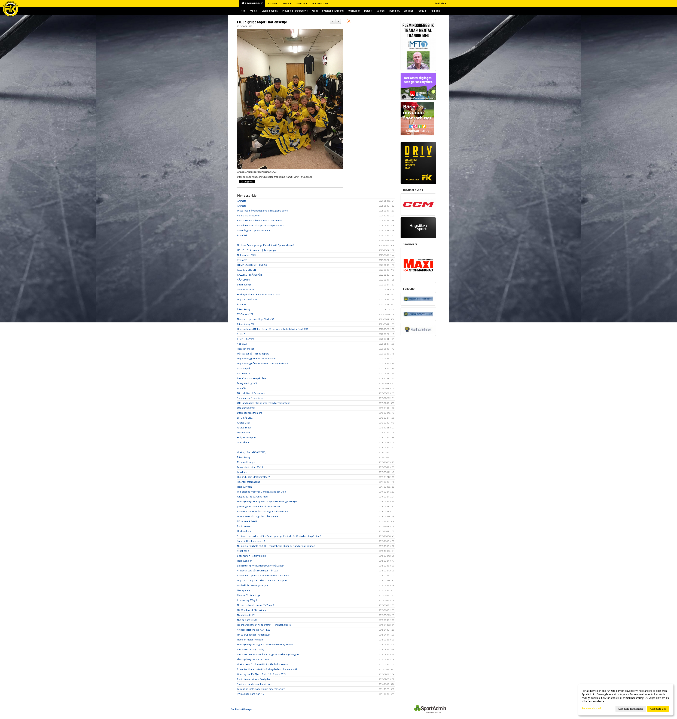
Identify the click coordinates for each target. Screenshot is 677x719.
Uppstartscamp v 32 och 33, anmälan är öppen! (262, 580)
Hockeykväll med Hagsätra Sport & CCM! (258, 294)
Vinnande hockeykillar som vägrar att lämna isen (263, 511)
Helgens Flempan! (246, 437)
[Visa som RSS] (348, 21)
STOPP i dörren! (245, 338)
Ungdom (301, 3)
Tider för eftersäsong (248, 481)
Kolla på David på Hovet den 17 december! (259, 220)
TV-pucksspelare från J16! (250, 693)
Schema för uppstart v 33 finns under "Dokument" (264, 575)
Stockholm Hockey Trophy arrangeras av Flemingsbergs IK (268, 654)
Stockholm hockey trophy (250, 649)
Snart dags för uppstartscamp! (253, 230)
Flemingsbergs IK (253, 3)
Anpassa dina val (591, 708)
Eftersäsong (243, 309)
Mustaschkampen (246, 462)
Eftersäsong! (244, 284)
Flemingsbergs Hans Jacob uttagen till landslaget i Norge (267, 501)
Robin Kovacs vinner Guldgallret (254, 679)
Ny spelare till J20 (246, 615)
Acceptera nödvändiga (631, 708)
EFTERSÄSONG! (245, 417)
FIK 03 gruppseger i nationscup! (262, 21)
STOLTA (241, 333)
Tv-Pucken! (243, 442)
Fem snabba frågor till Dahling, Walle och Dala (261, 491)
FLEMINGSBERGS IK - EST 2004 (253, 264)
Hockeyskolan (244, 531)
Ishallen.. (242, 472)
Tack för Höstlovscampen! (251, 541)
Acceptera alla (658, 708)
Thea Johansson (246, 348)
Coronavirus (243, 373)
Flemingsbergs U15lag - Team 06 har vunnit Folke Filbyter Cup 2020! (272, 329)
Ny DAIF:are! (243, 432)
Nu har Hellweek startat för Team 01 (256, 605)
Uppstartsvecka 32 (247, 299)
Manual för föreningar (249, 595)
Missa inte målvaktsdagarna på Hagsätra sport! (262, 210)
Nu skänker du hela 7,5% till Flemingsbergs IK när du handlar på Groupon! (276, 545)
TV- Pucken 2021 (245, 314)
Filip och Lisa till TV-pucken (251, 393)
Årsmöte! (242, 235)
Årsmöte (241, 200)
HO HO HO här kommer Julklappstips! (256, 250)
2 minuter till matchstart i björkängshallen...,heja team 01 (267, 669)
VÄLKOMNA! (243, 279)
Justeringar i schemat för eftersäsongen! (258, 506)
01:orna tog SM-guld (247, 600)
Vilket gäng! (243, 550)
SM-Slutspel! (243, 368)
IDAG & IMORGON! (246, 269)
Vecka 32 (242, 260)
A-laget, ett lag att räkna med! (252, 496)
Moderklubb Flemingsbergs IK (253, 585)
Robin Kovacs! (244, 526)
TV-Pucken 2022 (245, 289)
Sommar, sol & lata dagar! (250, 398)
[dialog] (625, 699)
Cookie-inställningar (241, 709)
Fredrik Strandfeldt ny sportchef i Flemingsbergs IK (264, 624)
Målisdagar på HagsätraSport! (253, 353)
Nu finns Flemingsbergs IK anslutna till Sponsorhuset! (265, 245)
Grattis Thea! (244, 427)
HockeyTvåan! (244, 486)
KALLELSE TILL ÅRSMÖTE (250, 274)
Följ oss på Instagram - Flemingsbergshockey (261, 688)
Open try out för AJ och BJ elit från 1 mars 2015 (261, 674)
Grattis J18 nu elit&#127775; (251, 452)
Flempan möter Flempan (250, 639)
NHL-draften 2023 (246, 255)
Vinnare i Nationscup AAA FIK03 (253, 629)
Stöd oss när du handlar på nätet (255, 684)
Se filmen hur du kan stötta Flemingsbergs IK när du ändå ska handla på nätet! (279, 536)
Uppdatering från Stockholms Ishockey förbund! (262, 363)
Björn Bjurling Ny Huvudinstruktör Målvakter (260, 565)
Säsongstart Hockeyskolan (251, 555)
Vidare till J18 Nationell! (249, 215)
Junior (285, 3)
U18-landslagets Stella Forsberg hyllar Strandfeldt (263, 402)
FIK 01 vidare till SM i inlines (251, 610)
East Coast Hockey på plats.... (252, 378)
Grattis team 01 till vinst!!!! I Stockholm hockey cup (263, 664)
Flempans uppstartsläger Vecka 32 (255, 319)
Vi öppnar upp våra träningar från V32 (257, 570)
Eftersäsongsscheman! (249, 412)
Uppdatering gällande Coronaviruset (256, 358)
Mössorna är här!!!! (247, 521)
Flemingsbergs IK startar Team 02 (254, 659)
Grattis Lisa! (243, 422)
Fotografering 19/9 (247, 383)
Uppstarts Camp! (246, 407)
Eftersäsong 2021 (246, 324)
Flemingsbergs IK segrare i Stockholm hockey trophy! (265, 644)
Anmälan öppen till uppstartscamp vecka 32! (260, 225)
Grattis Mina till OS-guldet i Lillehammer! (258, 516)
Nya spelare (243, 590)
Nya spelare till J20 (247, 619)
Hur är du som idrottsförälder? (253, 476)
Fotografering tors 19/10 (250, 467)
